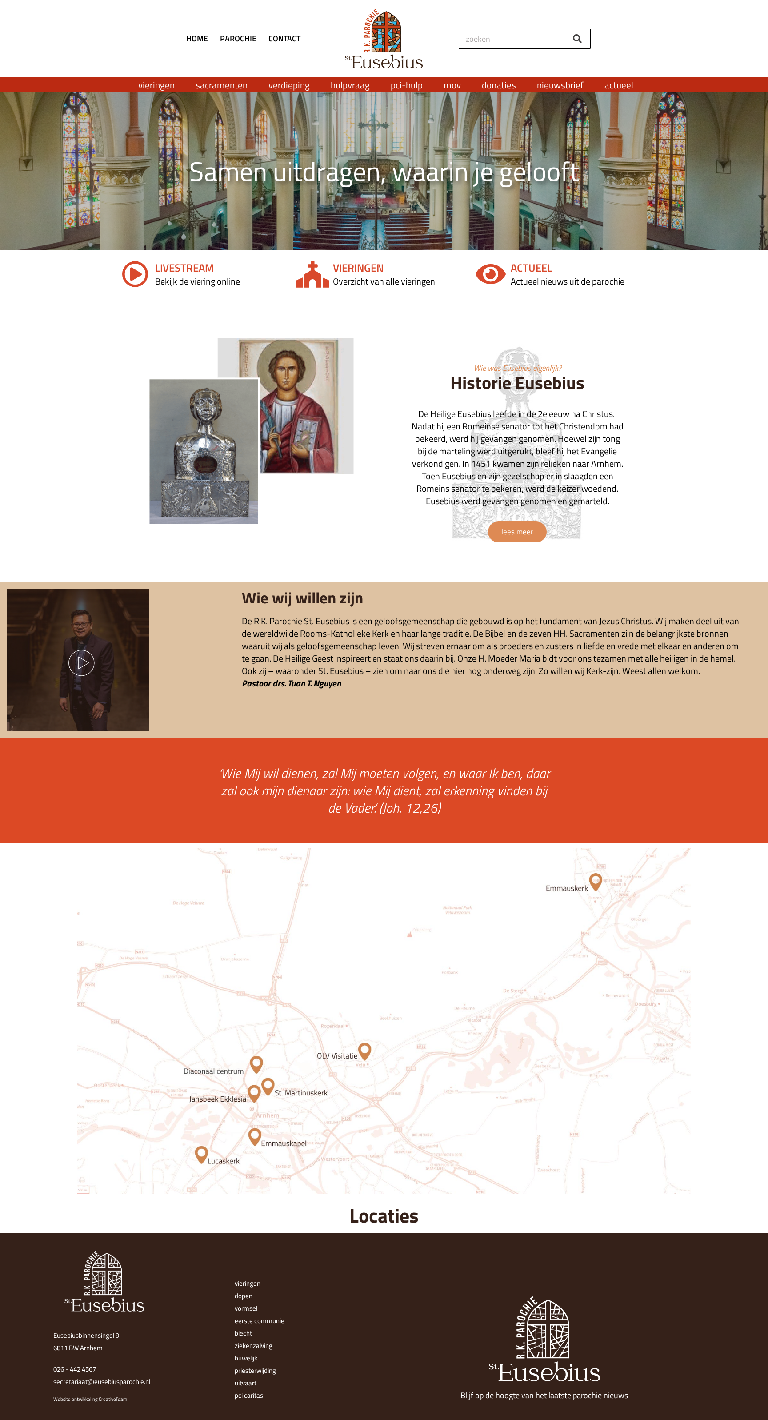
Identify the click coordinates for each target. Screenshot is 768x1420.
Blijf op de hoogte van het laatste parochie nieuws (544, 1395)
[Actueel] (490, 274)
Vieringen (358, 268)
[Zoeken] (577, 38)
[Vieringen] (313, 274)
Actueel (531, 268)
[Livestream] (135, 274)
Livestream (184, 268)
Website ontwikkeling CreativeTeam (90, 1399)
